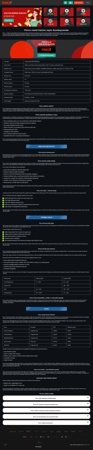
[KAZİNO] (67, 22)
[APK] (67, 12)
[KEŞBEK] (83, 12)
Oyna (46, 309)
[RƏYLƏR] (50, 12)
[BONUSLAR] (83, 22)
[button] (91, 442)
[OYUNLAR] (50, 22)
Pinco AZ (86, 444)
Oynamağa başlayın (46, 55)
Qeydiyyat (78, 2)
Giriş (87, 2)
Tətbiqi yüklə (46, 217)
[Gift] (70, 2)
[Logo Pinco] (7, 2)
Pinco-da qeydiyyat (46, 146)
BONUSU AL (8, 20)
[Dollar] (65, 2)
